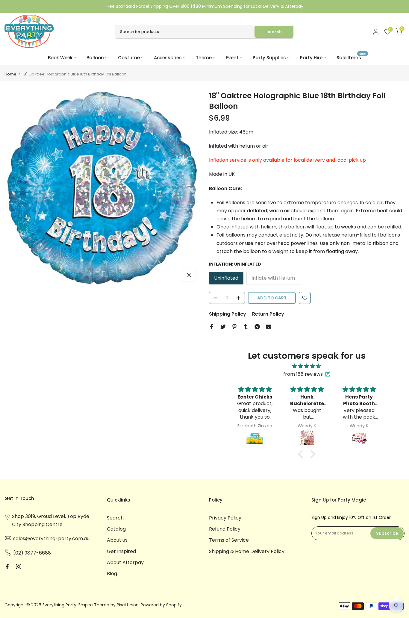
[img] (306, 366)
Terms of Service (229, 540)
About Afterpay (125, 562)
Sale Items (351, 57)
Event (232, 57)
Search (115, 517)
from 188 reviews (303, 374)
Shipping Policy (227, 313)
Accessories (168, 57)
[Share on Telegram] (257, 326)
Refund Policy (224, 528)
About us (117, 540)
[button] (302, 454)
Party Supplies (269, 57)
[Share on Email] (268, 326)
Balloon (95, 57)
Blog (112, 573)
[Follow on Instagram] (18, 566)
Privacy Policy (225, 517)
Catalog (116, 528)
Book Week (60, 57)
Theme (204, 57)
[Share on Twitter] (223, 326)
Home (10, 74)
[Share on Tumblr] (246, 326)
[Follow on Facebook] (7, 566)
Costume (129, 57)
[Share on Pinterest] (234, 326)
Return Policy (268, 313)
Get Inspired (121, 551)
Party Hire (311, 57)
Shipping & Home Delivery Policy (246, 551)
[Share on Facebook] (211, 326)
